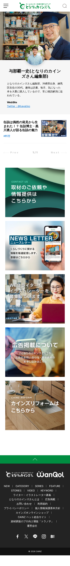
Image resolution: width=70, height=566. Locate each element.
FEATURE (54, 486)
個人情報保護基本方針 (47, 508)
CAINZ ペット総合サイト (32, 517)
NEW (7, 486)
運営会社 (32, 525)
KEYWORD (47, 490)
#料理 (7, 136)
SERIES (39, 486)
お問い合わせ (24, 503)
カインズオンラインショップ (32, 512)
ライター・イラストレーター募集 (32, 495)
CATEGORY (22, 486)
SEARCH (64, 6)
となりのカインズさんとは (24, 499)
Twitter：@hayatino (18, 106)
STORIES (16, 490)
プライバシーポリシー (16, 508)
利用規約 (43, 503)
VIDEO (31, 490)
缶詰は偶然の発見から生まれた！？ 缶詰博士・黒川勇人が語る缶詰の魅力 (21, 126)
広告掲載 (50, 499)
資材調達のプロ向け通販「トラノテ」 (32, 521)
